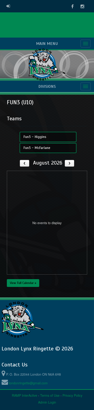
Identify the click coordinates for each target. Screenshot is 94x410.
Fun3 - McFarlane (37, 148)
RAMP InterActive (24, 395)
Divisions (47, 86)
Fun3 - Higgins (35, 137)
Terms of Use (50, 395)
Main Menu (47, 43)
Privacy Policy (72, 395)
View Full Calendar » (23, 283)
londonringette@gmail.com (28, 383)
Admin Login (47, 402)
